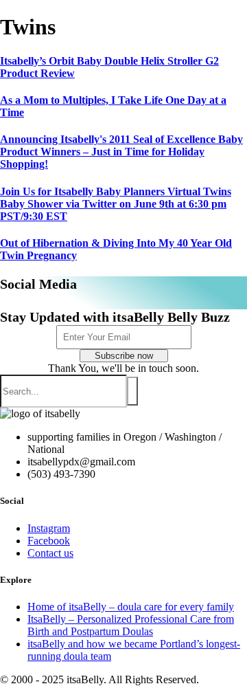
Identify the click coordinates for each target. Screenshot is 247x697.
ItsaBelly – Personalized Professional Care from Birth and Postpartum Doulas (130, 625)
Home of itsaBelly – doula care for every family (130, 606)
